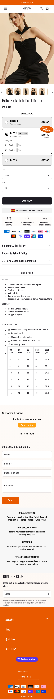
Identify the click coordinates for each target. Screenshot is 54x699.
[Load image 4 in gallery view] (34, 91)
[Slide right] (51, 92)
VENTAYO (30, 696)
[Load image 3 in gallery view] (26, 91)
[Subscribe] (48, 594)
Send (10, 500)
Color (4, 170)
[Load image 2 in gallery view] (17, 91)
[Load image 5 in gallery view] (42, 91)
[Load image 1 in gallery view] (9, 91)
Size (3, 182)
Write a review (27, 425)
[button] (5, 8)
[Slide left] (3, 92)
